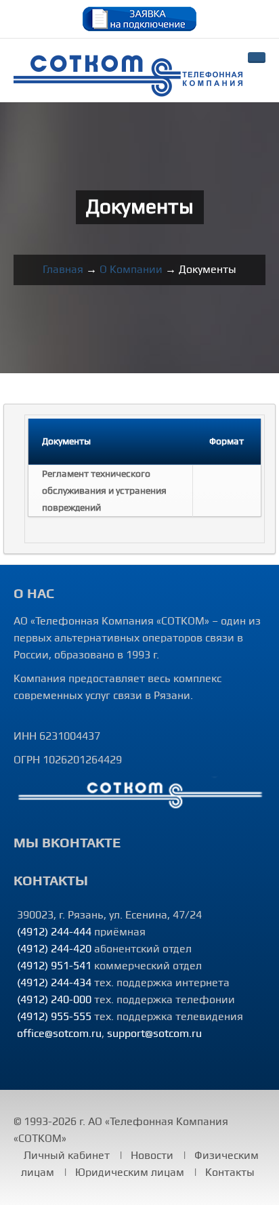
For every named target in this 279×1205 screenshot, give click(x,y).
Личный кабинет (67, 1155)
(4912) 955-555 (54, 1017)
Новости (152, 1155)
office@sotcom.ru (59, 1034)
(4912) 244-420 (54, 949)
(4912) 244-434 (54, 983)
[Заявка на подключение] (139, 18)
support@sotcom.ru (154, 1034)
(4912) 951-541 (54, 966)
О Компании (131, 269)
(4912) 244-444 (54, 932)
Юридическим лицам (129, 1172)
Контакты (230, 1172)
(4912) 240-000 (54, 1000)
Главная (63, 269)
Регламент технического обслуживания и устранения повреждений (104, 491)
